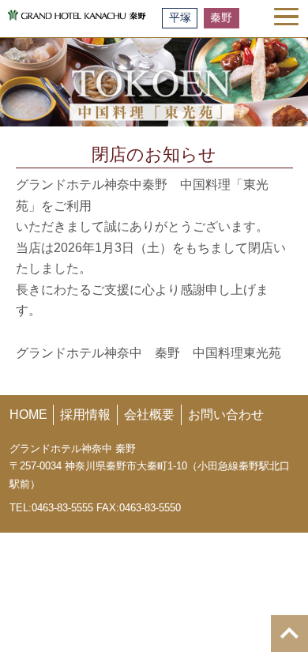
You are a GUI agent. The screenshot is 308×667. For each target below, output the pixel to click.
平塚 (180, 18)
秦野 (221, 18)
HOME (28, 414)
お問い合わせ (226, 414)
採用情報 (85, 414)
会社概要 (149, 414)
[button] (286, 16)
